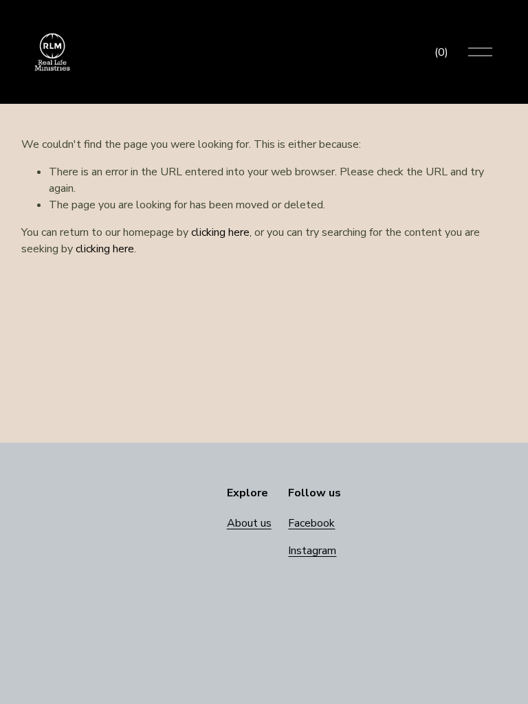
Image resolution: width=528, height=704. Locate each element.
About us (249, 523)
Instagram (312, 550)
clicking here (220, 232)
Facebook (311, 523)
